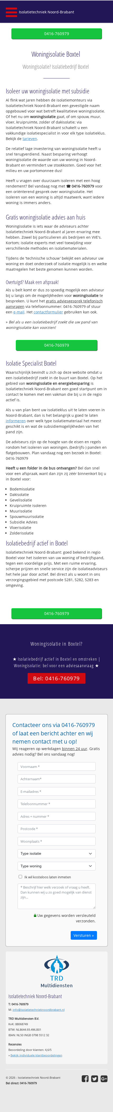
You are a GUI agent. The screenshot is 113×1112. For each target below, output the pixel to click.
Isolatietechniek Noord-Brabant (46, 11)
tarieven (30, 138)
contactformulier (48, 311)
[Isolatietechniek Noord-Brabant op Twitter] (94, 1079)
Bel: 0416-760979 (56, 678)
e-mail (18, 311)
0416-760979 (56, 33)
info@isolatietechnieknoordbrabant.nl (39, 1010)
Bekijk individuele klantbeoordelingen (36, 1055)
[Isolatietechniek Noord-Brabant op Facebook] (85, 1079)
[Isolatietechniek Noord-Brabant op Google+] (104, 1079)
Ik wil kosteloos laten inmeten (47, 877)
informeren (16, 420)
